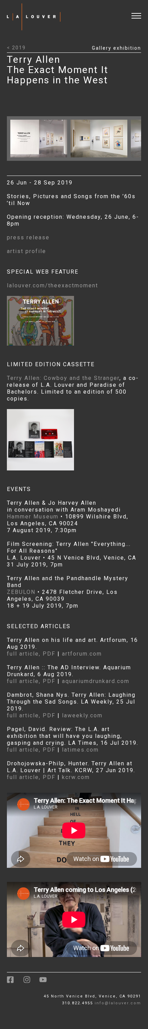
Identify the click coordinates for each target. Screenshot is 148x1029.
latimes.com (80, 749)
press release (28, 237)
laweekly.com (82, 715)
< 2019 (16, 47)
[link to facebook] (15, 982)
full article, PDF (31, 653)
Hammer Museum (33, 516)
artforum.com (82, 653)
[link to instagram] (31, 982)
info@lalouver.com (118, 1003)
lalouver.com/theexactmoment (52, 285)
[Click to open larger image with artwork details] (40, 159)
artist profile (26, 251)
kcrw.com (76, 777)
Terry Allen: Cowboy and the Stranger (63, 378)
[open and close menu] (139, 11)
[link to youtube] (46, 982)
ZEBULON (21, 592)
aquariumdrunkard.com (95, 681)
